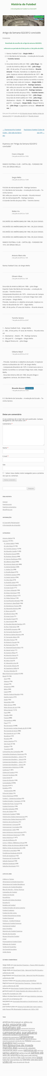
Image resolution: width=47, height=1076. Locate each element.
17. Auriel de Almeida (10, 585)
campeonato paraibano (20, 1032)
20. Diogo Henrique (10, 593)
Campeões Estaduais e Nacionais (13, 754)
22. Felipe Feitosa (9, 598)
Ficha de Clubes (8, 793)
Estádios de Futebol (9, 905)
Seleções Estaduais (9, 863)
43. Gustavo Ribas (9, 653)
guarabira (7, 1042)
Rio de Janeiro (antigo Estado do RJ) (15, 728)
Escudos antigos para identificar (26, 981)
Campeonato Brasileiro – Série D (13, 765)
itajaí (15, 1043)
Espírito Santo (8, 697)
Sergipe (6, 746)
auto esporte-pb (14, 1024)
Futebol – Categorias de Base (12, 798)
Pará (5, 713)
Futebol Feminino (8, 806)
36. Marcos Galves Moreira (12, 634)
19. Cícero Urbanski (10, 590)
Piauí (5, 723)
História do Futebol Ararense (12, 923)
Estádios (5, 788)
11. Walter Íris (8, 569)
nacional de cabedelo (26, 1048)
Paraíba (6, 715)
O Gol (4, 939)
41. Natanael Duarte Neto (12, 647)
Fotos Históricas (8, 796)
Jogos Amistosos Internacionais (13, 832)
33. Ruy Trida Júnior (10, 627)
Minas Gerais (8, 710)
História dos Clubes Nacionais (12, 819)
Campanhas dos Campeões (11, 752)
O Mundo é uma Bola (9, 850)
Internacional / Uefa (9, 830)
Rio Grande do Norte (10, 731)
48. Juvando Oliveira (10, 666)
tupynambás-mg (16, 1060)
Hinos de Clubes (8, 811)
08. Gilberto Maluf (9, 562)
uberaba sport (37, 1059)
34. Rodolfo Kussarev (10, 629)
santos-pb (37, 1052)
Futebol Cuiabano (8, 910)
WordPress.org (7, 510)
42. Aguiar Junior (9, 650)
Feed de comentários (9, 507)
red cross (40, 1050)
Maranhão (7, 702)
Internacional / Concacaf (10, 824)
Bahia (6, 689)
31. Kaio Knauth (9, 621)
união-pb (7, 1061)
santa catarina (11, 1052)
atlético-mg (28, 1022)
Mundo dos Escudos (9, 934)
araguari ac (18, 1022)
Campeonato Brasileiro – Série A (13, 757)
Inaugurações (8, 791)
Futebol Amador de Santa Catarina (14, 908)
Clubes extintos (9, 1039)
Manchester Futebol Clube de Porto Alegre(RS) (26, 988)
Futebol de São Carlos (10, 913)
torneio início (30, 1057)
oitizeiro (20, 1050)
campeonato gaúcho (11, 1030)
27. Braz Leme (8, 611)
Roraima (6, 739)
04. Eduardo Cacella (10, 551)
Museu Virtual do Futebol (11, 936)
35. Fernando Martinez (11, 632)
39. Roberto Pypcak (10, 642)
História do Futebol (23, 4)
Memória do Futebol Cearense (12, 931)
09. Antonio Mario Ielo (11, 564)
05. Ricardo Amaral (26, 113)
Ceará (6, 692)
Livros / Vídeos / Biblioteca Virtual (13, 843)
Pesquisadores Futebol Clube (12, 942)
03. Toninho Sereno (10, 549)
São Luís (21, 1057)
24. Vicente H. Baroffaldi (11, 603)
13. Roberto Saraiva (10, 575)
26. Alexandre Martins (11, 608)
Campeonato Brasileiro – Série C (13, 762)
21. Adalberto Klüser (10, 595)
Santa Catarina (8, 741)
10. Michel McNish (10, 567)
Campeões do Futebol (10, 892)
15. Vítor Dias (8, 580)
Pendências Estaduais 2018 (11, 853)
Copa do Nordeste (9, 775)
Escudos (5, 785)
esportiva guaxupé (9, 1041)
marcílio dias (10, 1047)
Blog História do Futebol (10, 674)
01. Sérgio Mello (9, 543)
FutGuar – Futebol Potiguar (11, 921)
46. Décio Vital (8, 660)
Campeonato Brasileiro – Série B (13, 759)
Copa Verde (6, 778)
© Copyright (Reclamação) (11, 523)
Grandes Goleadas (8, 809)
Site (4, 465)
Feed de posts (7, 504)
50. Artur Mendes (9, 671)
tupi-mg (6, 1059)
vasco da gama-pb (19, 1062)
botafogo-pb (12, 1027)
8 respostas (6, 38)
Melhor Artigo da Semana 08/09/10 (14, 845)
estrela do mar (20, 1041)
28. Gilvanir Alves (9, 614)
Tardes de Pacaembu (9, 947)
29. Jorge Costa (8, 616)
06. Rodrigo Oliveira (10, 556)
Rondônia (7, 736)
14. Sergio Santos (9, 577)
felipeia (28, 1040)
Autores (5, 541)
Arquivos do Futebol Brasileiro (12, 887)
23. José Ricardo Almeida (12, 601)
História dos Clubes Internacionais (14, 817)
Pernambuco (8, 720)
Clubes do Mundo (8, 895)
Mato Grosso (8, 705)
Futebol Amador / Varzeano (12, 801)
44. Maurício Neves (10, 655)
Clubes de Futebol (8, 772)
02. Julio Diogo (8, 546)
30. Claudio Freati (9, 619)
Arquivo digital (7, 538)
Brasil (4, 676)
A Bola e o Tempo (8, 879)
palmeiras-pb (30, 1050)
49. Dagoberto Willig (10, 668)
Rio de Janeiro (8, 726)
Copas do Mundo (8, 780)
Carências (6, 770)
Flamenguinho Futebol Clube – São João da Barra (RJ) (12, 133)
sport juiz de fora (10, 1057)
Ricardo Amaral (33, 116)
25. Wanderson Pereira (11, 606)
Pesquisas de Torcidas (10, 858)
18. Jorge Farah (8, 588)
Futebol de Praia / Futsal (10, 804)
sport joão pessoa (30, 1055)
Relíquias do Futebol (9, 944)
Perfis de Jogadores (9, 856)
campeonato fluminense (28, 1028)
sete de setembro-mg (13, 1055)
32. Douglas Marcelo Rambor (13, 624)
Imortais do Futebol (9, 926)
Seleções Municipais (9, 866)
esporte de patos (30, 1039)
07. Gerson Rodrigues (11, 559)
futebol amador (36, 1041)
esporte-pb (20, 1039)
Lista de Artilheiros (9, 840)
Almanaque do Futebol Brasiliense (14, 884)
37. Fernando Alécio (10, 637)
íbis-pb (27, 1062)
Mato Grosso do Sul (10, 707)
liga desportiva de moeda (18, 1045)
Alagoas (6, 681)
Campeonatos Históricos (11, 767)
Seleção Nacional (8, 861)
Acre (5, 679)
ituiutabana (21, 1043)
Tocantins (7, 749)
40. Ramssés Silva (9, 645)
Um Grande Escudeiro (10, 949)
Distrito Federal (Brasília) (12, 694)
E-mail (6, 456)
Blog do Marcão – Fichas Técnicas (13, 889)
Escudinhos (6, 897)
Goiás (6, 700)
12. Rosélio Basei (9, 572)
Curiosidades (7, 783)
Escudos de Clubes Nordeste (12, 900)
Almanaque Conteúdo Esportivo (13, 882)
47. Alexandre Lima (10, 663)
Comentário (7, 424)
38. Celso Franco (9, 640)
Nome (5, 448)
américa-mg (8, 1021)
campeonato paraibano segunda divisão (16, 1035)
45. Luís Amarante (10, 658)
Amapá (6, 684)
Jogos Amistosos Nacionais (11, 835)
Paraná (6, 718)
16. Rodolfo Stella (9, 582)
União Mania (7, 952)
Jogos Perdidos (7, 929)
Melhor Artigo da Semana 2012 (13, 848)
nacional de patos (10, 1050)
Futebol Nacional (8, 918)
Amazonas (7, 687)
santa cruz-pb (24, 1053)
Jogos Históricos (8, 837)
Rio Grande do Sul (10, 733)
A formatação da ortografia (11, 525)
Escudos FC (6, 902)
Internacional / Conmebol (11, 827)
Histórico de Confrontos (10, 822)
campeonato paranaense (11, 1037)
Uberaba (26, 1059)
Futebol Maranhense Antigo (12, 916)
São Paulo (7, 744)
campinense (26, 1036)
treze (40, 1057)
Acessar (5, 502)
